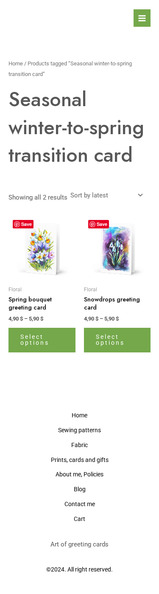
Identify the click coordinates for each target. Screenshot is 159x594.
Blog (80, 489)
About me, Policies (79, 474)
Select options (34, 339)
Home (15, 63)
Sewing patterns (79, 430)
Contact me (79, 504)
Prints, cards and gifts (80, 459)
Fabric (79, 445)
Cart (79, 518)
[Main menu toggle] (142, 17)
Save (26, 224)
